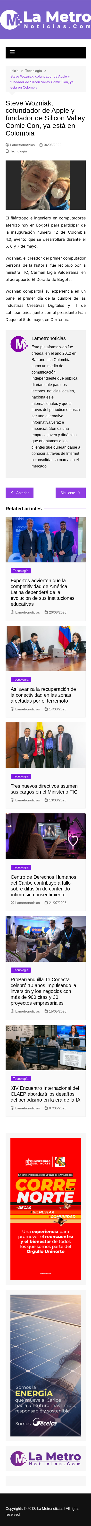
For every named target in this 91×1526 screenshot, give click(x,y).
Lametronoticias (22, 145)
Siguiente (67, 493)
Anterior (22, 493)
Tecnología (18, 151)
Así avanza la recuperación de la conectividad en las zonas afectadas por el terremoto (43, 695)
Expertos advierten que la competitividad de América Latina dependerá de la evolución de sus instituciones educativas (42, 592)
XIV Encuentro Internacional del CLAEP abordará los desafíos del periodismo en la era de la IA (45, 1094)
